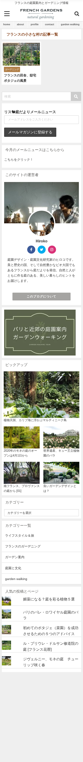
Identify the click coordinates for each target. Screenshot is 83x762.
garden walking (70, 24)
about (20, 24)
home (6, 24)
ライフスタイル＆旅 (19, 535)
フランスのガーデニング (23, 546)
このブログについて (41, 296)
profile (35, 24)
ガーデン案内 (14, 557)
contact (49, 24)
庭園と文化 (13, 568)
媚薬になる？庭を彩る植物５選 (49, 599)
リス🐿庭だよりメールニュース (30, 112)
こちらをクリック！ (18, 159)
